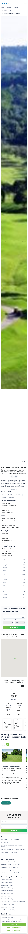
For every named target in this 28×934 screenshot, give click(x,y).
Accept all (14, 924)
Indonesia (3, 864)
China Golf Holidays (6, 896)
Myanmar (15, 867)
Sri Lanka (3, 870)
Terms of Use (4, 852)
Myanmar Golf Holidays (19, 901)
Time (16, 620)
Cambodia (4, 867)
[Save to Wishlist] (16, 476)
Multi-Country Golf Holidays (8, 910)
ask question (6, 803)
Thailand (10, 862)
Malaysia (9, 7)
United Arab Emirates (6, 873)
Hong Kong (11, 870)
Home (2, 7)
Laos (10, 867)
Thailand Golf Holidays (6, 882)
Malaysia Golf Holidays (7, 890)
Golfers (5, 620)
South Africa (17, 873)
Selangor (16, 7)
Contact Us (4, 855)
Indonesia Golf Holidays (7, 885)
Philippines (16, 864)
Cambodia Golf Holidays (7, 899)
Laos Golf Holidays (5, 901)
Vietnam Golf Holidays (7, 879)
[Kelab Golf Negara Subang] (12, 755)
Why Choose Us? (15, 839)
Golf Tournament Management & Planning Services (12, 846)
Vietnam (3, 862)
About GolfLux (4, 839)
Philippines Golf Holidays (7, 888)
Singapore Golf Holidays (7, 893)
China (9, 864)
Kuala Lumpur (7, 10)
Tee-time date (7, 614)
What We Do (4, 842)
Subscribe (14, 830)
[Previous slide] (4, 240)
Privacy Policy (13, 852)
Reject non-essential (14, 927)
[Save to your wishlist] (20, 750)
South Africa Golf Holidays (7, 907)
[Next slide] (24, 240)
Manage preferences (14, 930)
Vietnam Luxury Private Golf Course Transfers (13, 849)
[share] (12, 476)
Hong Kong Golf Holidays (7, 904)
